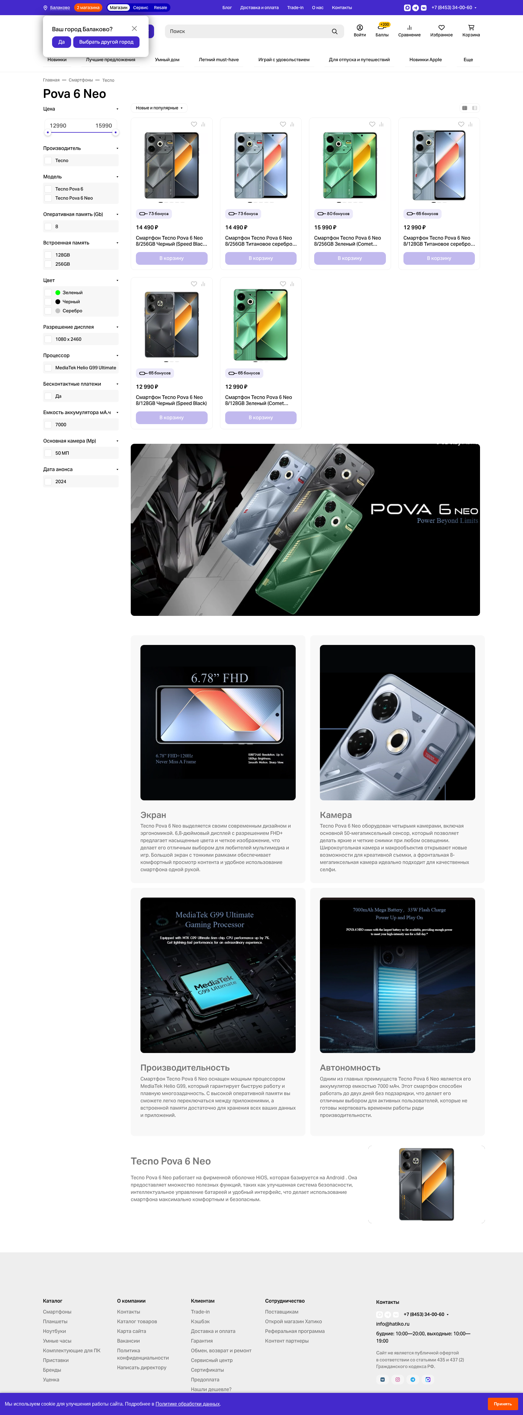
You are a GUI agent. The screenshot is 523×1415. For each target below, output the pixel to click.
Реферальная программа (295, 1331)
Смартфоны (57, 1312)
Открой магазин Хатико (293, 1321)
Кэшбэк (200, 1321)
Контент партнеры (287, 1341)
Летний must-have (219, 59)
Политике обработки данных (188, 1404)
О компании (131, 1301)
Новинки (57, 59)
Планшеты (55, 1321)
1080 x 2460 (68, 339)
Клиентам (203, 1301)
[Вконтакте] (382, 1379)
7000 (60, 424)
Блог (227, 7)
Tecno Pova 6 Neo (74, 198)
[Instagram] (397, 1379)
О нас (318, 7)
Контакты (342, 7)
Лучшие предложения (110, 59)
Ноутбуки (54, 1331)
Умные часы (57, 1341)
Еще (468, 59)
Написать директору (141, 1367)
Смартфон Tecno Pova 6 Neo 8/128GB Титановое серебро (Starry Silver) (437, 241)
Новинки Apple (426, 59)
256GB (62, 264)
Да (58, 396)
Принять (503, 1403)
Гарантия (202, 1341)
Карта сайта (131, 1331)
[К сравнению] (203, 124)
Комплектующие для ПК (71, 1350)
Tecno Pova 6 (69, 189)
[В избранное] (194, 124)
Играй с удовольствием (284, 59)
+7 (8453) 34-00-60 (452, 7)
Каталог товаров (137, 1321)
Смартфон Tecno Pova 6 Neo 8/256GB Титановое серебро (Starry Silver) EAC (258, 241)
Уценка (51, 1380)
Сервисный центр (212, 1360)
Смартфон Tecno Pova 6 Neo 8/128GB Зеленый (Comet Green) (258, 400)
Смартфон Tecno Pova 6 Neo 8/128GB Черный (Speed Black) (171, 400)
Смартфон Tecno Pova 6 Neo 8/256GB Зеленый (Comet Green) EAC (347, 241)
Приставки (56, 1360)
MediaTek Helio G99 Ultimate (85, 367)
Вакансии (128, 1341)
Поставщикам (281, 1312)
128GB (62, 255)
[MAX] (428, 1379)
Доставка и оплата (259, 7)
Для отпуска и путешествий (359, 59)
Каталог (52, 1301)
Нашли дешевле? (211, 1389)
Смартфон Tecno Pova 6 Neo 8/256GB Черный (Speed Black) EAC (171, 241)
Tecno (61, 160)
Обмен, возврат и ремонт (221, 1350)
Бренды (52, 1370)
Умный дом (167, 59)
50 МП (62, 453)
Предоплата (205, 1380)
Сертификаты (207, 1370)
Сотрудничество (285, 1301)
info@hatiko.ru (393, 1324)
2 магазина (88, 7)
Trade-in (295, 7)
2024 (60, 481)
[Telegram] (412, 1379)
